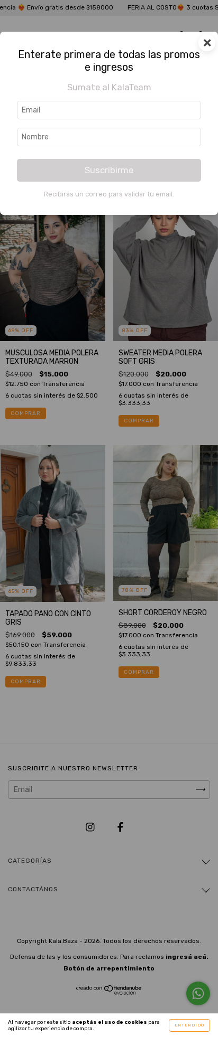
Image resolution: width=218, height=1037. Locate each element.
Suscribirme (109, 170)
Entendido (189, 1025)
